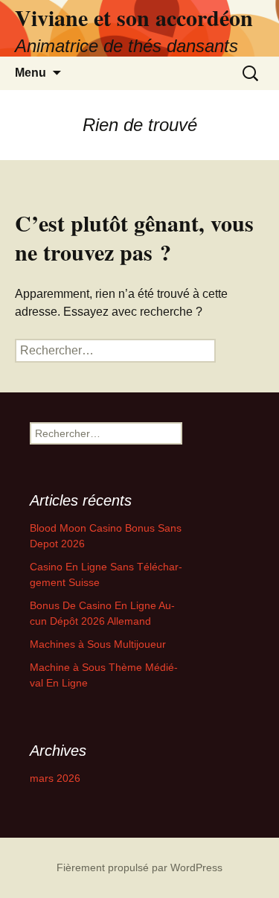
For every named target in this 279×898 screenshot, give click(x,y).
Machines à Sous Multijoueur (98, 644)
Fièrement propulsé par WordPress (139, 867)
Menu (30, 72)
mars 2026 (55, 778)
